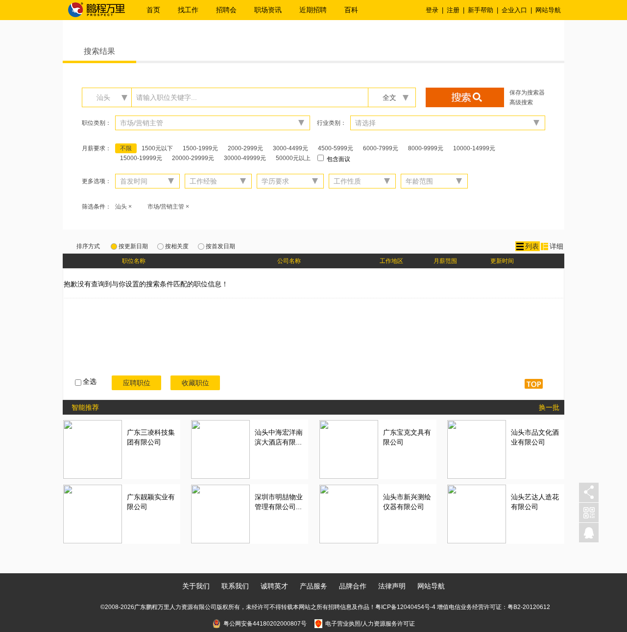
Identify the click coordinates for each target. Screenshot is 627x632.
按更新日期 (133, 246)
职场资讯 (268, 10)
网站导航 (548, 10)
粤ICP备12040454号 (402, 607)
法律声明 (392, 586)
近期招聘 (313, 10)
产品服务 (313, 586)
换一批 (549, 407)
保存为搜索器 (527, 92)
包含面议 (337, 159)
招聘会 (226, 10)
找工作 (188, 10)
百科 (351, 10)
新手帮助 (480, 10)
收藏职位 (195, 383)
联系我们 (235, 586)
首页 (153, 10)
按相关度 (177, 246)
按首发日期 (220, 246)
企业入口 (514, 10)
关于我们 (196, 586)
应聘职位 (136, 383)
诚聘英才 (274, 586)
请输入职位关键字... (166, 97)
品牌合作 (352, 586)
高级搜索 (521, 102)
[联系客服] (589, 533)
